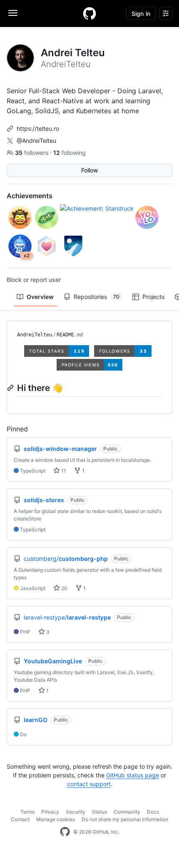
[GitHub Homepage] (65, 832)
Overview (40, 296)
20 (63, 588)
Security (75, 812)
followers (32, 152)
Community (127, 812)
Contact (20, 819)
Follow (89, 170)
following (69, 152)
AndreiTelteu (34, 335)
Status (99, 812)
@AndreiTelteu (36, 140)
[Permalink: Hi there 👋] (11, 387)
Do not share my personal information (125, 819)
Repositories (96, 296)
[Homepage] (89, 13)
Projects (153, 296)
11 (63, 471)
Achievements (29, 196)
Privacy (50, 812)
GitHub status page (132, 775)
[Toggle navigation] (13, 13)
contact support (89, 783)
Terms (27, 812)
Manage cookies (55, 819)
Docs (153, 812)
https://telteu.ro (38, 128)
